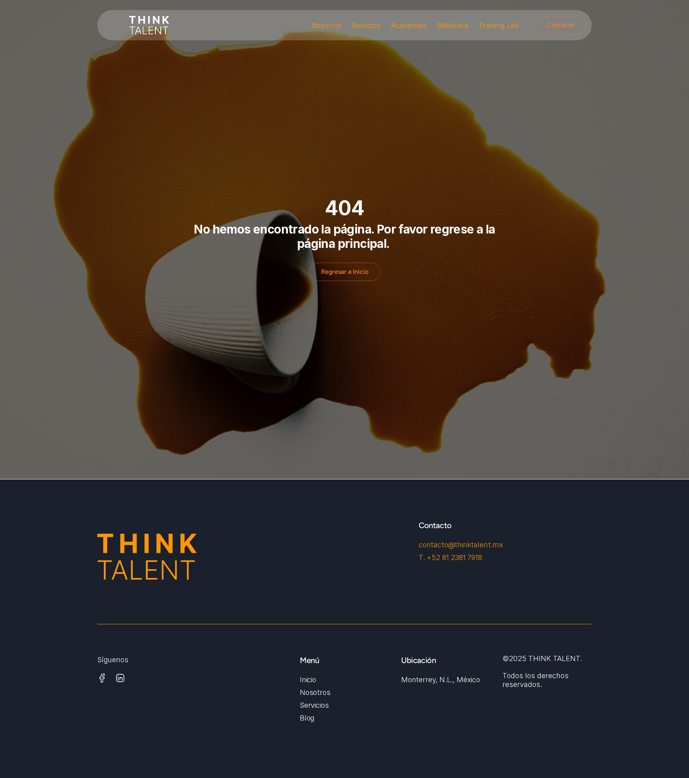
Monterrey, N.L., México (440, 679)
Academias (409, 25)
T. (423, 557)
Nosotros (326, 25)
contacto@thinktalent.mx (461, 544)
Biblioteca (453, 25)
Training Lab (498, 25)
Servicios (366, 25)
